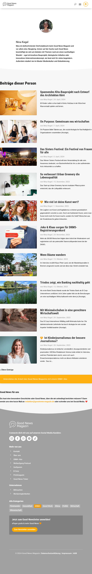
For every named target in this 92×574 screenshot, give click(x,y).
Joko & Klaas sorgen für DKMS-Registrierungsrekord (58, 229)
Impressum (67, 553)
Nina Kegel (48, 99)
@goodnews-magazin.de (39, 402)
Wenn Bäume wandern (53, 254)
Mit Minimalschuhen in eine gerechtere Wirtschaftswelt (63, 311)
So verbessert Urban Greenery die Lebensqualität (60, 176)
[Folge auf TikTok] (35, 438)
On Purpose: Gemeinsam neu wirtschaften (64, 121)
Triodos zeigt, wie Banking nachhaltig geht (65, 282)
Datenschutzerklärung (50, 553)
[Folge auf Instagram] (11, 438)
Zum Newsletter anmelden (24, 529)
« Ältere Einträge (6, 370)
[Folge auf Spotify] (29, 438)
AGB (75, 553)
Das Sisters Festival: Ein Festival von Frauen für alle (66, 151)
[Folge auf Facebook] (17, 438)
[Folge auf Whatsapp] (23, 438)
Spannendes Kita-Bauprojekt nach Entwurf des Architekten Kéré (64, 93)
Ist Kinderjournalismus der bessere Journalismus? (62, 339)
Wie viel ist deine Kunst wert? (61, 202)
